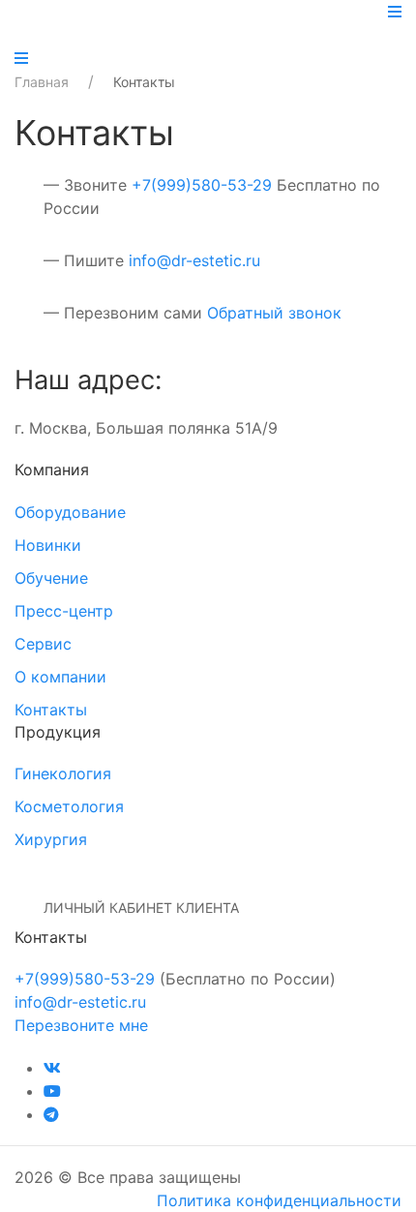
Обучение (51, 578)
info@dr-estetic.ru (194, 260)
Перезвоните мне (81, 1025)
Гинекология (63, 773)
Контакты (51, 709)
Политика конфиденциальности (279, 1200)
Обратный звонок (274, 312)
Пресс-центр (64, 611)
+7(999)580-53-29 (202, 185)
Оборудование (70, 512)
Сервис (43, 643)
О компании (60, 676)
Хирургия (51, 839)
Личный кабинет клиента (141, 907)
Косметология (69, 806)
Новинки (48, 545)
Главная (42, 82)
